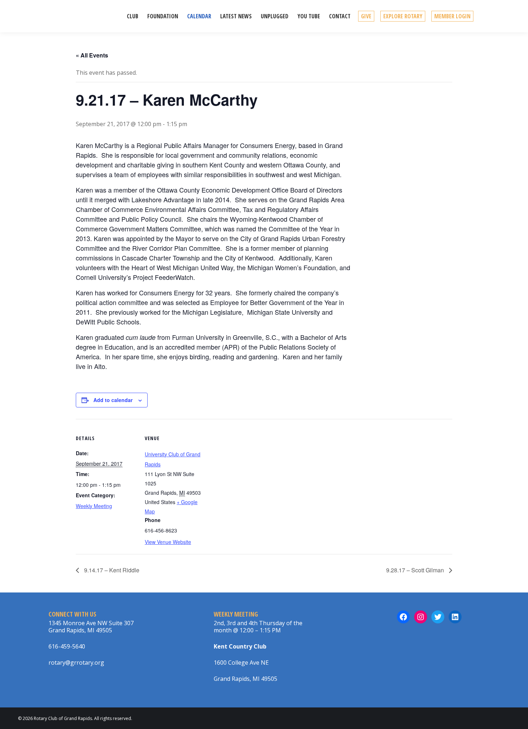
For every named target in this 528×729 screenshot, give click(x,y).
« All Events (92, 55)
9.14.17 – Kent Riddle (111, 570)
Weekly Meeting (94, 505)
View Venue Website (168, 541)
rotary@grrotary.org (76, 662)
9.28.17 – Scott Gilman (415, 570)
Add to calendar (113, 399)
